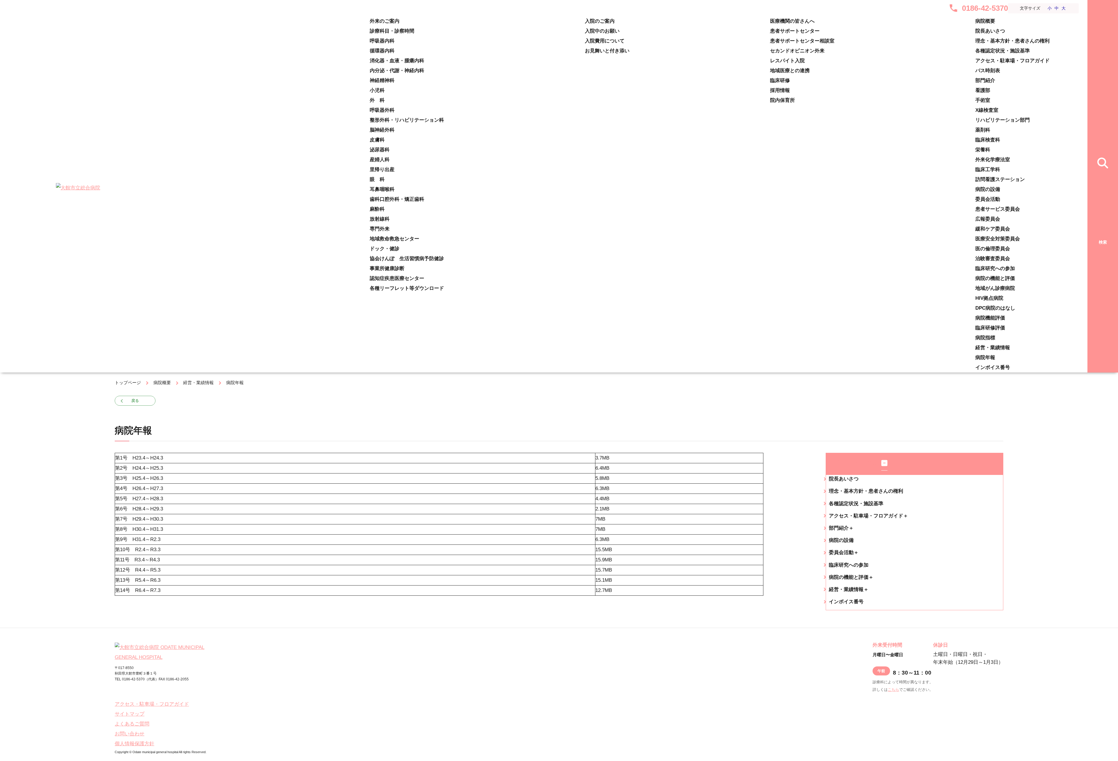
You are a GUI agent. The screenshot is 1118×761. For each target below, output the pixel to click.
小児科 (377, 90)
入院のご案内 (600, 21)
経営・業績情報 (992, 347)
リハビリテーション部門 (1002, 120)
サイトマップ (129, 714)
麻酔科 (377, 209)
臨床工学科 (987, 169)
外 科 (377, 100)
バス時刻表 (987, 70)
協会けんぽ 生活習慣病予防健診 (407, 258)
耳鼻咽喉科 (382, 189)
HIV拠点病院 (989, 298)
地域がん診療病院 (995, 288)
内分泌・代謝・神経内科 (397, 70)
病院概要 (985, 21)
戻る (135, 400)
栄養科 (982, 149)
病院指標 (985, 337)
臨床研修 (780, 80)
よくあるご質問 (132, 724)
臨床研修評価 (990, 328)
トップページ (128, 382)
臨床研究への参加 (995, 268)
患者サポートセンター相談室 (802, 41)
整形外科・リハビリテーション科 (407, 120)
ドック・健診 (384, 248)
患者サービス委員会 (997, 209)
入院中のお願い (602, 31)
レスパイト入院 (787, 60)
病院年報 (985, 357)
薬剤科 (982, 130)
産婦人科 (380, 159)
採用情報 (780, 90)
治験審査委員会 (992, 258)
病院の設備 (987, 189)
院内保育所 (782, 100)
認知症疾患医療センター (397, 278)
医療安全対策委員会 (997, 239)
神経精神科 (382, 80)
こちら (893, 689)
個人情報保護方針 (134, 743)
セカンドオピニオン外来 (797, 51)
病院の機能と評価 (995, 278)
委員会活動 (987, 199)
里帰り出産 (382, 169)
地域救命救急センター (394, 239)
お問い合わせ (129, 734)
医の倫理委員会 (992, 248)
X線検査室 (986, 110)
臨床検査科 (987, 140)
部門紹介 (985, 80)
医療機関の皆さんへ (792, 21)
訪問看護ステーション (1000, 179)
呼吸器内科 (382, 41)
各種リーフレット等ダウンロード (407, 288)
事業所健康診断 (387, 268)
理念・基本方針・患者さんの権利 (1012, 41)
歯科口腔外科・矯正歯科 (397, 199)
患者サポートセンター (795, 31)
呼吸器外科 (382, 110)
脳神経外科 (382, 130)
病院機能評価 (990, 318)
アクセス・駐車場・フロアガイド (1012, 60)
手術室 (982, 100)
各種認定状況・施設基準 (1002, 51)
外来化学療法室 (992, 159)
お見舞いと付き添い (607, 51)
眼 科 (377, 179)
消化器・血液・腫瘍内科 (397, 60)
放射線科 (380, 219)
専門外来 (380, 229)
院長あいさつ (990, 31)
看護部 (982, 90)
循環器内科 (382, 51)
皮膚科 (377, 140)
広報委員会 (987, 219)
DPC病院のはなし (995, 308)
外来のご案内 (384, 21)
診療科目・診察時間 (392, 31)
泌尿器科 (380, 149)
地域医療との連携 (790, 70)
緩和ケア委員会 (992, 229)
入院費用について (605, 41)
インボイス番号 (992, 367)
